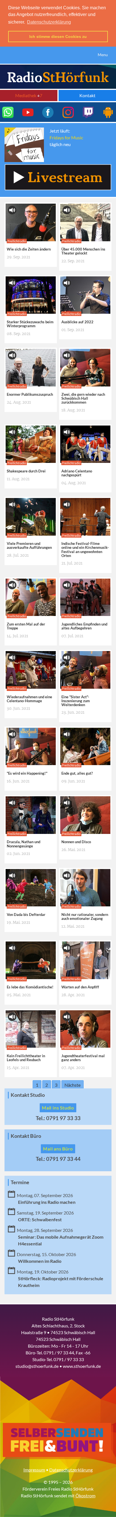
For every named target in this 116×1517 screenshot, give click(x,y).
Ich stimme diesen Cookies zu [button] (58, 36)
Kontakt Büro (26, 1136)
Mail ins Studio (58, 1107)
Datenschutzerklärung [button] (49, 22)
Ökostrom (85, 1495)
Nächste (72, 1085)
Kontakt (87, 95)
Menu (103, 54)
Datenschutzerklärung (71, 1469)
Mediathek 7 (28, 95)
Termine (20, 1182)
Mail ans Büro (58, 1148)
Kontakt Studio (28, 1095)
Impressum (34, 1469)
